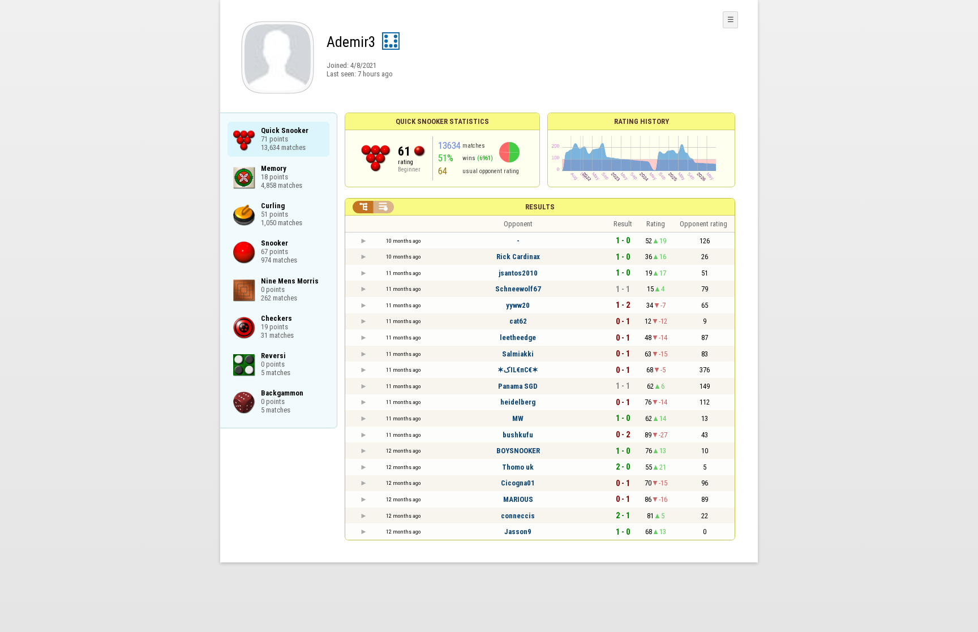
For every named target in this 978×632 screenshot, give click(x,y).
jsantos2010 (518, 273)
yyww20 (518, 305)
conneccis (518, 515)
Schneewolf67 (518, 289)
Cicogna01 (518, 483)
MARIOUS (518, 499)
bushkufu (518, 435)
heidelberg (517, 402)
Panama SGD (518, 386)
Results (540, 207)
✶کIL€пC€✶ (517, 370)
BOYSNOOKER (518, 450)
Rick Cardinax (518, 256)
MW (518, 418)
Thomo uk (518, 467)
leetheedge (518, 337)
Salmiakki (518, 354)
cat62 (518, 321)
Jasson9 (517, 531)
